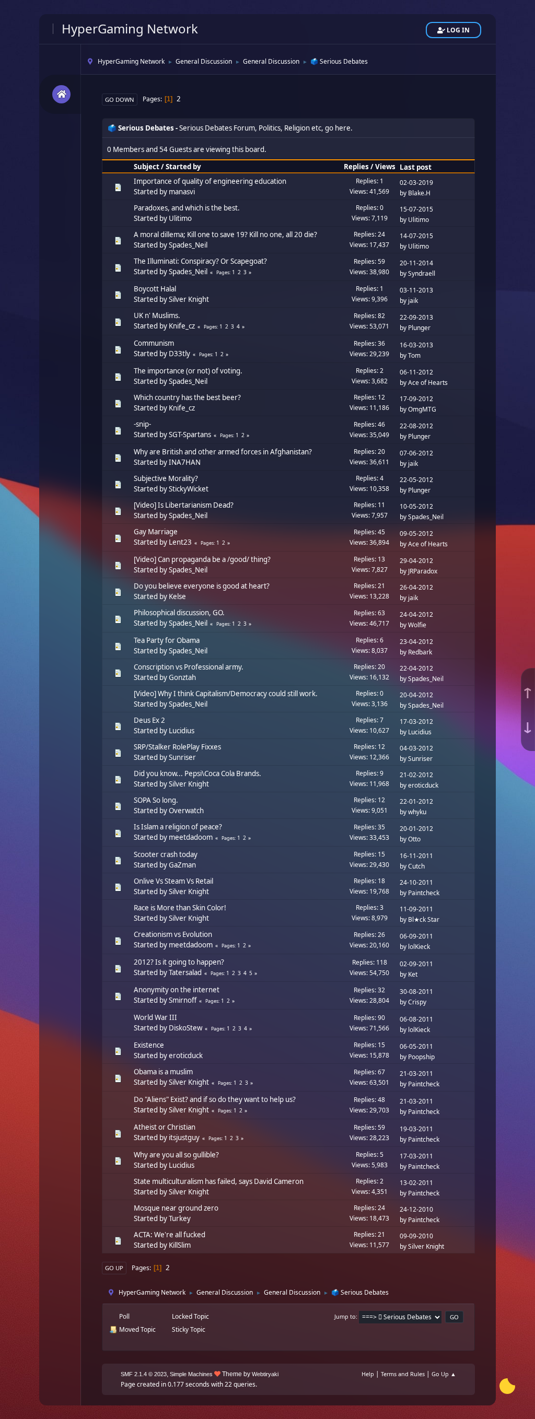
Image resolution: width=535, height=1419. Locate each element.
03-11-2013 (416, 290)
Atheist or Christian (164, 1127)
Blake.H (419, 193)
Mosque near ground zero (176, 1208)
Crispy (417, 1002)
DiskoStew (185, 1028)
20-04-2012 (416, 694)
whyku (417, 811)
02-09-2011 (416, 963)
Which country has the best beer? (187, 397)
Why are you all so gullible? (176, 1154)
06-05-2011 (416, 1046)
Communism (154, 343)
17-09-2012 (416, 398)
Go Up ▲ (444, 1374)
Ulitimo (180, 218)
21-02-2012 (416, 774)
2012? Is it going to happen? (179, 962)
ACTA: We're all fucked (169, 1234)
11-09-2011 (416, 909)
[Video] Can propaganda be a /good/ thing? (202, 559)
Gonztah (182, 677)
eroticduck (423, 785)
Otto (414, 839)
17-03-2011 (416, 1156)
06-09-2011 (416, 936)
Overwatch (186, 810)
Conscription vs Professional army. (188, 667)
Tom (414, 355)
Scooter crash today (165, 854)
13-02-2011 (416, 1182)
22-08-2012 (416, 425)
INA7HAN (185, 462)
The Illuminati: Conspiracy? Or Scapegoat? (200, 261)
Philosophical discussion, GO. (179, 612)
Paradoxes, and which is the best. (187, 208)
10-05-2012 (416, 506)
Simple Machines (191, 1374)
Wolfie (417, 624)
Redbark (420, 652)
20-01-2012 (416, 828)
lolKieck (419, 946)
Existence (149, 1045)
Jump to (345, 1316)
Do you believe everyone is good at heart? (202, 586)
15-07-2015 (416, 209)
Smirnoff (182, 1000)
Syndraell (421, 273)
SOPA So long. (156, 800)
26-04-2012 (416, 587)
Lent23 (180, 542)
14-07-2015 (416, 235)
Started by (183, 166)
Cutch (416, 866)
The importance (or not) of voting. (188, 371)
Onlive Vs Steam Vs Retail (173, 881)
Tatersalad (185, 972)
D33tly (179, 353)
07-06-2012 (416, 453)
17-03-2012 (416, 721)
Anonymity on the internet (176, 989)
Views (385, 166)
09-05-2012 (416, 533)
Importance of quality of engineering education (210, 181)
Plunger (419, 327)
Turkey (180, 1218)
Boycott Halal (155, 289)
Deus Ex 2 (149, 720)
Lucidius (181, 730)
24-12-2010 (416, 1209)
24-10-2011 (416, 882)
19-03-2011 (416, 1128)
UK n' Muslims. (157, 315)
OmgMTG (422, 409)
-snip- (142, 424)
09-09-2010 (416, 1236)
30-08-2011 (416, 991)
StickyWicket (188, 489)
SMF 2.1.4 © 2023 (144, 1374)
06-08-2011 (416, 1019)
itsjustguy (184, 1137)
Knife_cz (182, 326)
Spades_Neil (188, 245)
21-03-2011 (416, 1073)
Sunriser (182, 757)
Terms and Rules (403, 1374)
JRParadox (422, 571)
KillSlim (180, 1245)
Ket (412, 974)
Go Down (119, 99)
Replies (356, 166)
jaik (413, 300)
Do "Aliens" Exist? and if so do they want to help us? (215, 1099)
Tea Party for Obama (167, 640)
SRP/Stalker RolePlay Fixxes (177, 747)
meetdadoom (191, 837)
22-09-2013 (416, 317)
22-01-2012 (416, 801)
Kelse (177, 596)
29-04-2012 (416, 560)
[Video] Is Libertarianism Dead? (184, 505)
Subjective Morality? (166, 478)
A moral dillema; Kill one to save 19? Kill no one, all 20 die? (225, 234)
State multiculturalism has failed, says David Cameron (219, 1181)
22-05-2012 (416, 479)
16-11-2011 (416, 855)
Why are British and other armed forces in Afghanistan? (223, 451)
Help (368, 1374)
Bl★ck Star (423, 919)
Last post (416, 167)
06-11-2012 (416, 372)
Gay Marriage (156, 531)
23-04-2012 (416, 641)
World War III (155, 1017)
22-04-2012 (416, 668)
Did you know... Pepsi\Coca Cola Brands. (197, 773)
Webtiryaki (265, 1374)
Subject (146, 166)
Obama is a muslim (163, 1071)
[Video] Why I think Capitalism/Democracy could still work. (226, 693)
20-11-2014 (416, 263)
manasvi (182, 191)
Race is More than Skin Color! (180, 907)
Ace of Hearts (428, 382)
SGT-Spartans (190, 434)
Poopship (421, 1056)
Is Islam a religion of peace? (178, 826)
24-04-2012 (416, 614)
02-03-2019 (416, 182)
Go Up (114, 1268)
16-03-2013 (416, 345)
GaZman (182, 865)
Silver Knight (189, 299)
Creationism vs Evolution (173, 934)
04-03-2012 (416, 748)
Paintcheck (423, 892)
